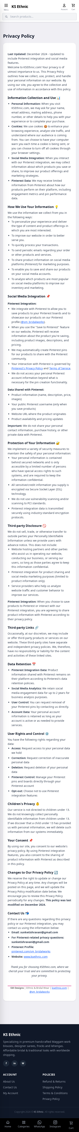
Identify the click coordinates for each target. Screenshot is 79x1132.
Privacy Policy (51, 1099)
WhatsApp (39, 1126)
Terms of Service (59, 368)
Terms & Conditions (55, 1093)
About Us (9, 1081)
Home (8, 1126)
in (14, 1063)
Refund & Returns (54, 1081)
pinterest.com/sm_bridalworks (31, 951)
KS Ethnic (20, 6)
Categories (24, 1126)
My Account (10, 1093)
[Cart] (73, 5)
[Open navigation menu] (6, 5)
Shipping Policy (52, 1087)
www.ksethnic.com (36, 956)
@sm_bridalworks (32, 322)
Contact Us (10, 1087)
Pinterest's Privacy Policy (27, 368)
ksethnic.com (59, 988)
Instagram (55, 1126)
